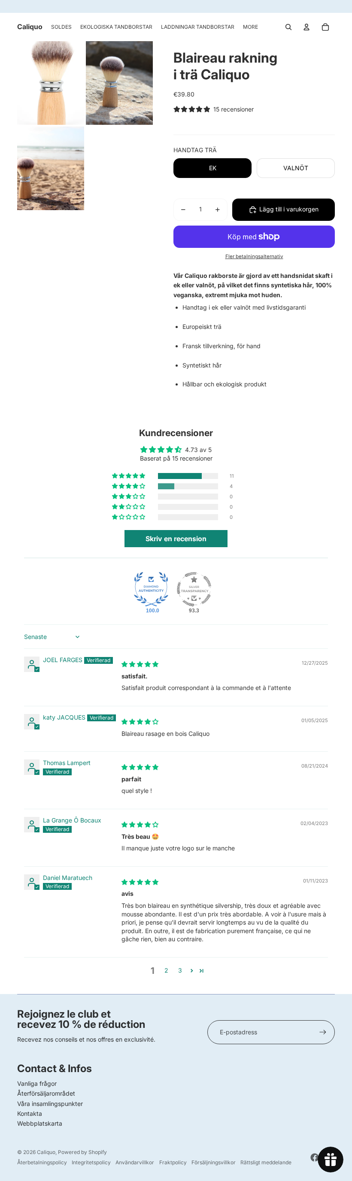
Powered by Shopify (82, 1152)
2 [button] (166, 970)
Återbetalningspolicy (42, 1162)
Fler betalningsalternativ (254, 256)
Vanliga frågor (37, 1083)
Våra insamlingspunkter (50, 1103)
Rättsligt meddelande (265, 1162)
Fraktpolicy (173, 1162)
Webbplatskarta (39, 1123)
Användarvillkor (134, 1162)
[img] (139, 664)
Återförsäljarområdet (46, 1093)
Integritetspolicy (91, 1162)
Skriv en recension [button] (176, 538)
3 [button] (180, 970)
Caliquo (46, 1152)
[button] (129, 476)
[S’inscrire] (323, 1032)
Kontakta (29, 1113)
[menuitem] (61, 27)
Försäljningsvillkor (213, 1162)
